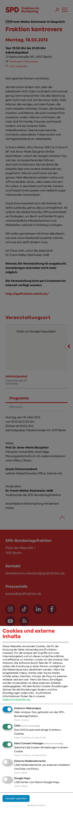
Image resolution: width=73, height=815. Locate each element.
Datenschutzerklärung (16, 699)
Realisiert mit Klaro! (36, 805)
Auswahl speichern (16, 798)
